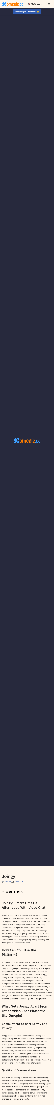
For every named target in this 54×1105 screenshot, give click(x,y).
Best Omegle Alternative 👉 (27, 11)
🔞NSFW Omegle (35, 4)
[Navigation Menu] (49, 4)
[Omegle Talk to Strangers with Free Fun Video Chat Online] (12, 4)
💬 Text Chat (6, 881)
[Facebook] (3, 892)
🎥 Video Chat (17, 881)
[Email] (10, 892)
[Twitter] (7, 892)
